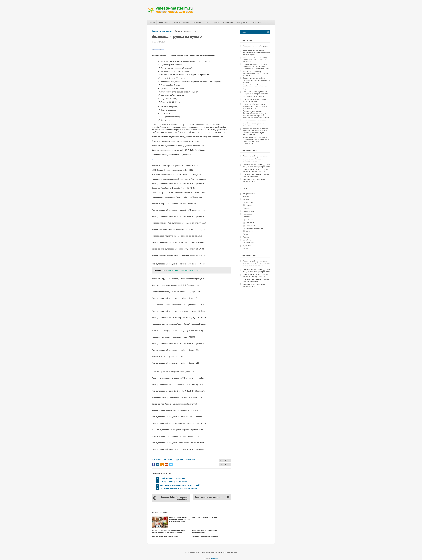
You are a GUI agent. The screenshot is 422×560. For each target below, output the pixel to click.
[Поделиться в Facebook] (153, 464)
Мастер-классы (242, 22)
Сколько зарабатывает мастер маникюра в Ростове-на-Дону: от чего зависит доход (255, 106)
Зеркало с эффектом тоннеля (205, 536)
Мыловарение (228, 22)
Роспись (216, 22)
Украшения (197, 22)
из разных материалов (254, 228)
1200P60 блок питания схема (256, 175)
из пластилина (251, 225)
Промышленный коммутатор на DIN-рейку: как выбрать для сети (255, 93)
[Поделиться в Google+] (166, 464)
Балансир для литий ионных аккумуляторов (204, 531)
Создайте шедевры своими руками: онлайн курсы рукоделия (179, 519)
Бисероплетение (249, 193)
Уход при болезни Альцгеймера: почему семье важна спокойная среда (255, 87)
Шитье (207, 22)
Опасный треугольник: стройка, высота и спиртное (254, 100)
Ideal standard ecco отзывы (172, 478)
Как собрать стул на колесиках (254, 96)
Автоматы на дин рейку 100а (165, 536)
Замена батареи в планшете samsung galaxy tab (255, 170)
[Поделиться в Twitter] (171, 464)
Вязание (186, 22)
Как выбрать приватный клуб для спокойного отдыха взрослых (255, 47)
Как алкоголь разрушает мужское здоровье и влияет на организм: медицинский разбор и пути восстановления (255, 132)
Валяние (246, 196)
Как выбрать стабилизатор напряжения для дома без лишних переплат (256, 73)
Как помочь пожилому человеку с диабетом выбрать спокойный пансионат (255, 59)
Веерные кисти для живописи (208, 497)
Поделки (176, 22)
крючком (249, 202)
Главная (152, 22)
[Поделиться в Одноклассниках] (162, 464)
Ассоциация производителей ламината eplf (180, 485)
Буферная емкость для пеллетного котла (178, 488)
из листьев (250, 223)
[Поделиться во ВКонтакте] (157, 464)
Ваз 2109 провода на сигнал (204, 517)
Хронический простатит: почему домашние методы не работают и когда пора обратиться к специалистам (256, 140)
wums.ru (214, 558)
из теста (249, 231)
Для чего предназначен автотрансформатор (256, 166)
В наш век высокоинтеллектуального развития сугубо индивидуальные (168, 531)
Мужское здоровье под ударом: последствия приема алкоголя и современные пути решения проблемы (255, 123)
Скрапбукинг (247, 240)
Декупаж (246, 208)
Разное (245, 234)
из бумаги (249, 220)
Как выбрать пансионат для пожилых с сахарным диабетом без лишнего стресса (256, 53)
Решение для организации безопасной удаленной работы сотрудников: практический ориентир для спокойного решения (256, 114)
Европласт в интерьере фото (254, 180)
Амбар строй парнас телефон (173, 481)
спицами (249, 205)
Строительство (164, 22)
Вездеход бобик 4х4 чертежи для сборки (174, 498)
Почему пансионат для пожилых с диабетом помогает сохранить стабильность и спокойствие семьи (256, 66)
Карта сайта (256, 22)
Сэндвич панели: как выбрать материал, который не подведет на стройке (256, 80)
